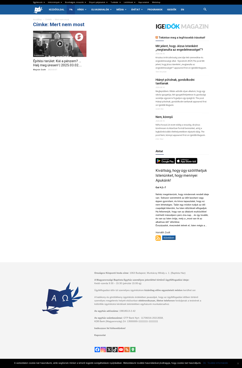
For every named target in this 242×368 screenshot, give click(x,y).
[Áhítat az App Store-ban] (186, 162)
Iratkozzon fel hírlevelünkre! (110, 328)
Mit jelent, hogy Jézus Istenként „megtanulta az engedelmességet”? (179, 47)
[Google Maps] (132, 349)
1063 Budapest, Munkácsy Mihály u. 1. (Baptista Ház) (158, 273)
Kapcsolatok (143, 2)
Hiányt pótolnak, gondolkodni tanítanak (175, 81)
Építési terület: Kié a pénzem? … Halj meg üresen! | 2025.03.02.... (57, 63)
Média (120, 9)
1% (71, 9)
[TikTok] (115, 349)
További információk (217, 363)
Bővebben (168, 237)
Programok (155, 9)
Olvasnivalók (100, 9)
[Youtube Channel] (121, 349)
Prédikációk (39, 55)
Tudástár (114, 2)
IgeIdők (171, 9)
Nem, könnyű (164, 117)
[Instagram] (103, 349)
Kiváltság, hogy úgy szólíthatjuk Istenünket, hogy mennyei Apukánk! (181, 175)
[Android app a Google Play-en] (166, 162)
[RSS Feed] (127, 349)
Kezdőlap (37, 19)
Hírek (80, 9)
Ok (204, 363)
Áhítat (135, 9)
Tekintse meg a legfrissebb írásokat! (182, 37)
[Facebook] (97, 349)
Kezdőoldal (56, 9)
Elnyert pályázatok (97, 2)
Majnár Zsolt (39, 69)
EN (182, 9)
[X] (109, 349)
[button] (205, 9)
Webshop (156, 2)
